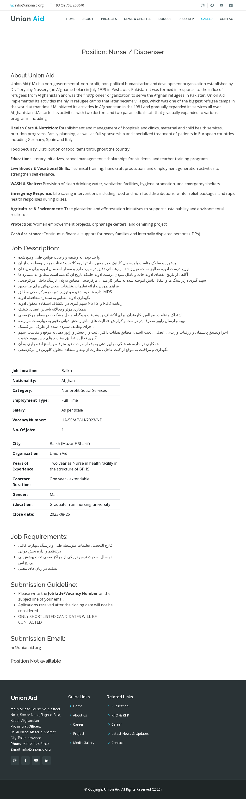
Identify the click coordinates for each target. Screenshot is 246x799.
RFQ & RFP (186, 19)
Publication (120, 706)
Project (78, 733)
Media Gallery (83, 742)
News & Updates (137, 19)
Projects (109, 19)
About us (80, 715)
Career (207, 19)
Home (70, 19)
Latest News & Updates (130, 733)
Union (27, 19)
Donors (165, 19)
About (88, 19)
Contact (227, 19)
